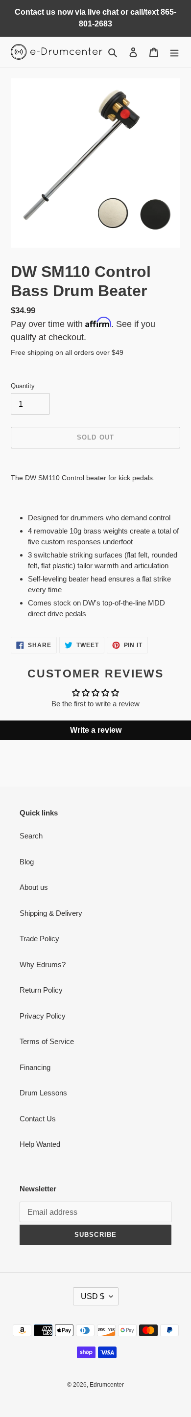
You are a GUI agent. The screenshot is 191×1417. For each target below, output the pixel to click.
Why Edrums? (43, 964)
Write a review (95, 730)
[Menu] (174, 52)
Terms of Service (47, 1041)
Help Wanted (40, 1144)
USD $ (92, 1296)
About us (34, 887)
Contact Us (38, 1119)
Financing (35, 1067)
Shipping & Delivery (51, 913)
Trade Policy (39, 938)
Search (31, 836)
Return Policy (41, 990)
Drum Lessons (43, 1093)
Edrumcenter (107, 1384)
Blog (27, 862)
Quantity (23, 386)
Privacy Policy (43, 1016)
